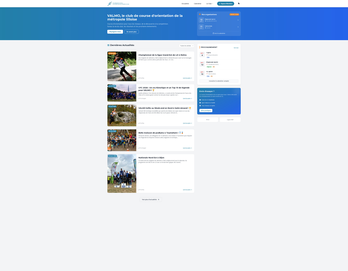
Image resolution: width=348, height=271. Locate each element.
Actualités (185, 4)
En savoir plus (131, 32)
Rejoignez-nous (115, 32)
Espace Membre (225, 4)
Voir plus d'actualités (151, 199)
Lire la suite (187, 78)
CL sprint (209, 71)
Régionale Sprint (212, 62)
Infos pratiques (206, 110)
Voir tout (236, 48)
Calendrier (197, 4)
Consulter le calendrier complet (219, 81)
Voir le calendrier (219, 33)
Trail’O (208, 53)
